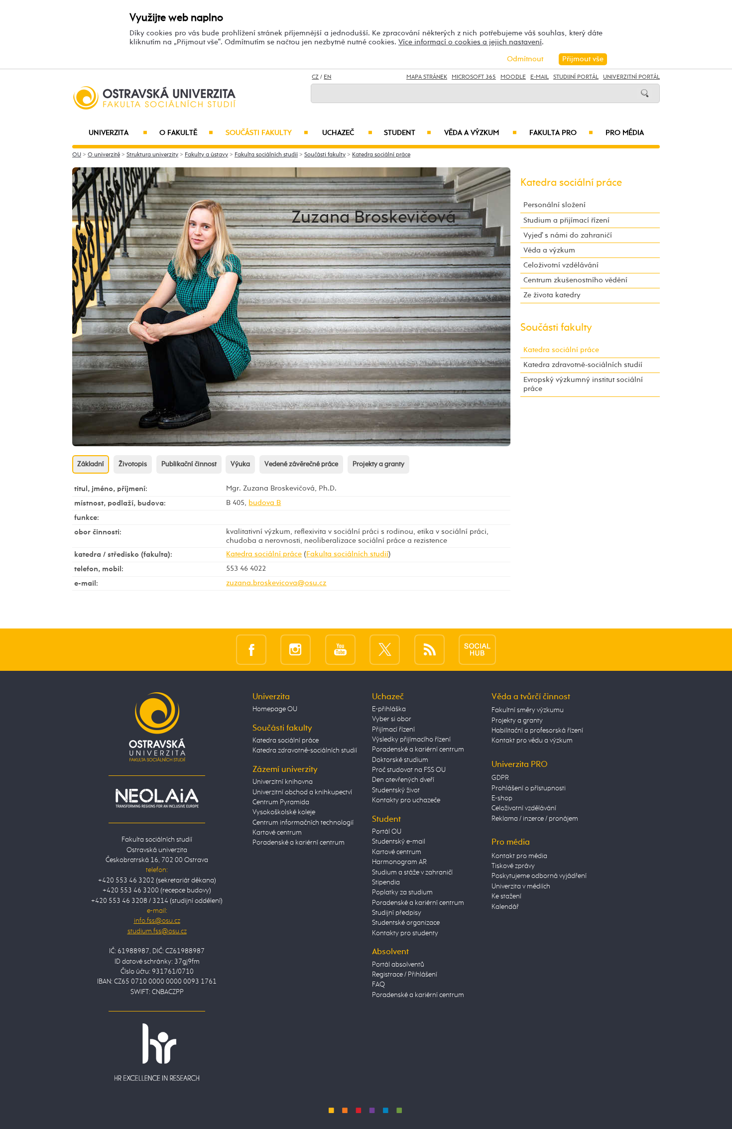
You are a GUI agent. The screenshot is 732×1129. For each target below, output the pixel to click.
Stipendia (386, 882)
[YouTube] (340, 649)
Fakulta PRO (561, 132)
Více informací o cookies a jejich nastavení (470, 42)
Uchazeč (347, 132)
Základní (90, 464)
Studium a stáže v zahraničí (412, 872)
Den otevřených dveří (403, 779)
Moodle (513, 77)
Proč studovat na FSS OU (409, 769)
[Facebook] (251, 649)
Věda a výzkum (480, 132)
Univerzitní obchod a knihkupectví (302, 792)
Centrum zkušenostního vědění (575, 280)
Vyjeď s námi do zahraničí (567, 235)
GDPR (500, 777)
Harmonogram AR (399, 862)
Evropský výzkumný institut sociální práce (583, 384)
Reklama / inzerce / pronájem (534, 818)
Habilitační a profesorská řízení (537, 730)
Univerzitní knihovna (282, 781)
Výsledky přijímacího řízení (411, 739)
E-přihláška (389, 709)
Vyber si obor (391, 719)
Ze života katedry (552, 295)
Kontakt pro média (519, 856)
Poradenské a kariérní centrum (298, 842)
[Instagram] (295, 649)
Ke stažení (506, 896)
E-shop (501, 798)
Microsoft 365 (474, 77)
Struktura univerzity (152, 155)
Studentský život (396, 790)
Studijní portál (576, 77)
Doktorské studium (400, 759)
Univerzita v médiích (520, 886)
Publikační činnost (189, 464)
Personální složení (554, 205)
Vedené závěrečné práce (301, 464)
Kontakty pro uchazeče (406, 800)
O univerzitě (104, 155)
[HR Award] (157, 1051)
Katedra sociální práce (381, 155)
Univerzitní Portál (631, 77)
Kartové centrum (277, 832)
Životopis (133, 464)
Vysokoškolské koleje (283, 812)
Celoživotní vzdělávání (561, 265)
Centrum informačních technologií (303, 822)
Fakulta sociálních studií (266, 155)
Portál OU (386, 831)
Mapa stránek (426, 77)
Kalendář (505, 906)
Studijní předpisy (396, 912)
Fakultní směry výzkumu (527, 710)
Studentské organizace (406, 922)
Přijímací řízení (393, 729)
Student (407, 132)
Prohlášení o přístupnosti (528, 788)
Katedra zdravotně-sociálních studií (582, 365)
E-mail (539, 77)
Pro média (625, 132)
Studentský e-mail (398, 841)
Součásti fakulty (267, 132)
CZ (315, 77)
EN (327, 77)
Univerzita (118, 132)
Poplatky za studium (402, 892)
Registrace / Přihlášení (404, 974)
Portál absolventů (398, 964)
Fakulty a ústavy (206, 155)
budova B (264, 502)
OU (76, 155)
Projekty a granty (378, 464)
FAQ (378, 984)
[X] (384, 649)
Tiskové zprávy (513, 866)
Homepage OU (274, 709)
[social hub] (477, 649)
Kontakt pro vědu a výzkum (532, 740)
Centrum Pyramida (280, 802)
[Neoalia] (157, 797)
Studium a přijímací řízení (566, 220)
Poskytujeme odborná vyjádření (539, 876)
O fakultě (186, 132)
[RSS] (429, 649)
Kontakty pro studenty (405, 933)
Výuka (240, 464)
